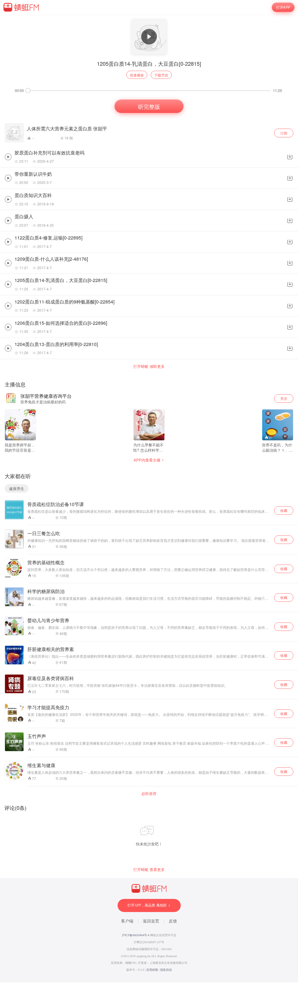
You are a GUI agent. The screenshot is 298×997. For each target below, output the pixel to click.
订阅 (283, 132)
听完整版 (148, 106)
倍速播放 (137, 74)
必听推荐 (149, 793)
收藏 (283, 510)
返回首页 (151, 921)
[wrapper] (149, 498)
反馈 (173, 921)
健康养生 (16, 488)
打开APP (283, 7)
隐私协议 (166, 969)
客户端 (127, 921)
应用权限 (152, 969)
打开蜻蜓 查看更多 (149, 869)
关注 (283, 398)
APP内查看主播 (147, 460)
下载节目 (161, 74)
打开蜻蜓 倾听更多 (149, 366)
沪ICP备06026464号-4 (135, 935)
